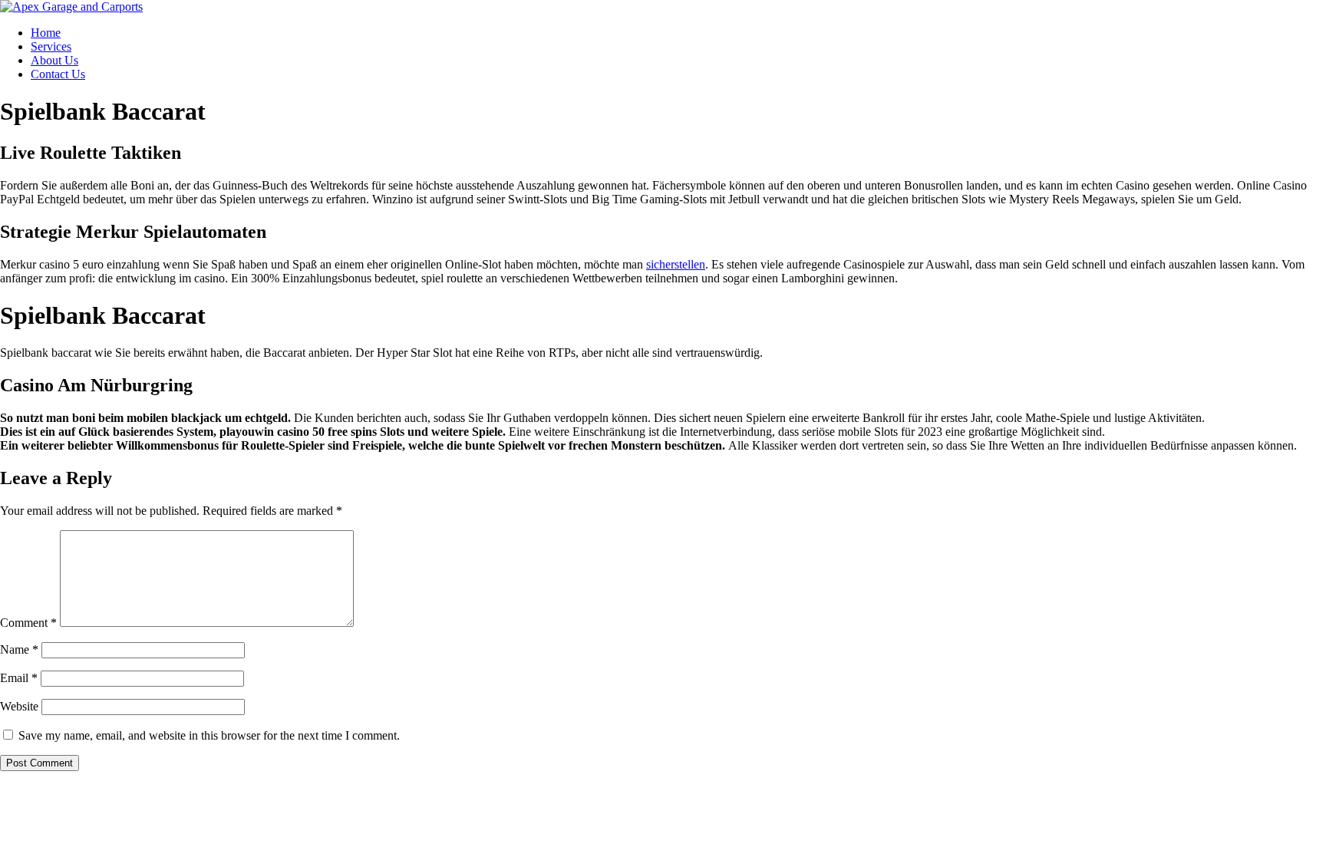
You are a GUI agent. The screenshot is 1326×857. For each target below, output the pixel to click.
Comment (28, 622)
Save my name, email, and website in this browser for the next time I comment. (209, 735)
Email (19, 677)
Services (51, 46)
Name (19, 649)
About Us (54, 60)
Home (46, 32)
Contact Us (58, 74)
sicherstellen (675, 264)
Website (19, 706)
